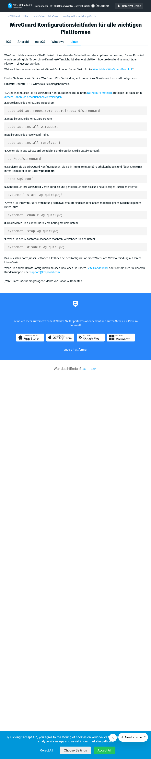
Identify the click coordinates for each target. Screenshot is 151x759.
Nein (93, 369)
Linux (74, 42)
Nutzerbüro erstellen (99, 92)
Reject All (46, 750)
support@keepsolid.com (45, 272)
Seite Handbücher (97, 268)
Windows (58, 42)
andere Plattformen (75, 349)
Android (23, 42)
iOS (8, 42)
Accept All (104, 750)
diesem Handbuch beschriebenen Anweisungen (33, 97)
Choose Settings (75, 750)
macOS (40, 42)
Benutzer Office (131, 6)
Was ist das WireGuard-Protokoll (112, 69)
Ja (84, 369)
